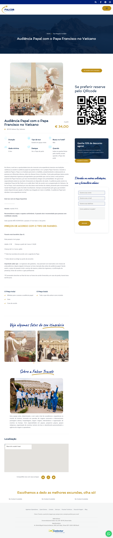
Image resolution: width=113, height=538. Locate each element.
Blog (86, 509)
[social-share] (43, 477)
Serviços (57, 509)
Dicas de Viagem (78, 509)
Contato (51, 509)
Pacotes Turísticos (67, 509)
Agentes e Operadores (32, 509)
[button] (82, 161)
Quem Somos (43, 509)
